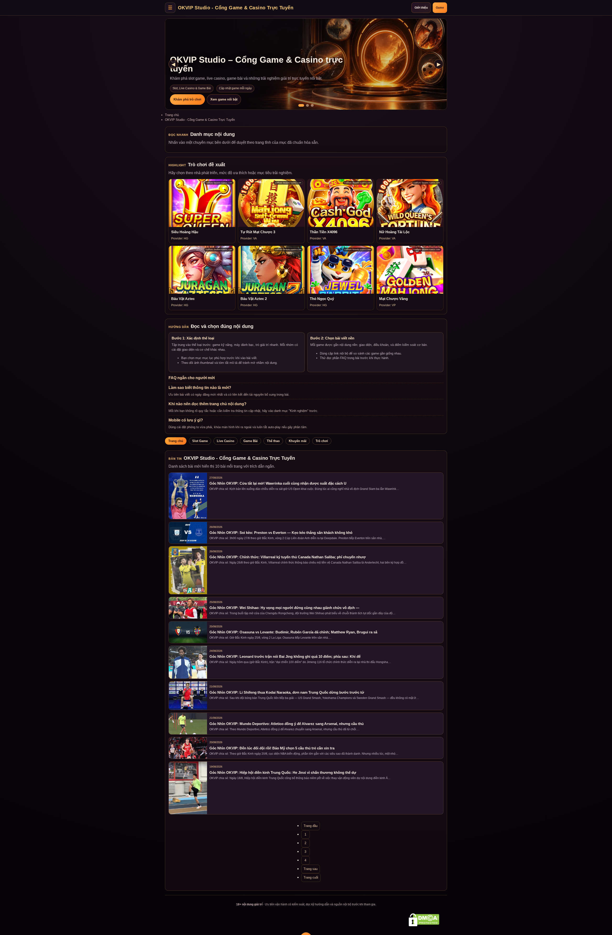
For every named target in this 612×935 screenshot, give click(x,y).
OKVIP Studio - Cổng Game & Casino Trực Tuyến (235, 7)
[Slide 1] (301, 105)
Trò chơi (322, 441)
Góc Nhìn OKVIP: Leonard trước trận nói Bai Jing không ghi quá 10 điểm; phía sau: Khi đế (285, 656)
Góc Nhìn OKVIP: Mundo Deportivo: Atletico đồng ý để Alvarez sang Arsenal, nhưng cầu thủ (286, 724)
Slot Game (200, 441)
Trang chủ (172, 115)
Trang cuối (311, 877)
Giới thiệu (421, 7)
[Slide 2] (307, 105)
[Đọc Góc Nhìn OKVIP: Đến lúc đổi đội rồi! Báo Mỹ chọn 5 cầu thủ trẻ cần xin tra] (188, 748)
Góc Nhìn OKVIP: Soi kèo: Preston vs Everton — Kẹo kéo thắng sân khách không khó (280, 533)
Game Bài (250, 441)
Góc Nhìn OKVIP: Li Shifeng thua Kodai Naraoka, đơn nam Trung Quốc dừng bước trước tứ (286, 692)
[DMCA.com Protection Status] (424, 919)
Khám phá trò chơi (187, 99)
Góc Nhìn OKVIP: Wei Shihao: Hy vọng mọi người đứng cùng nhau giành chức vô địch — (284, 608)
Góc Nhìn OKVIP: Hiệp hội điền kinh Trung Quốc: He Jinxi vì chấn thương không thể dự (282, 773)
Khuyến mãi (297, 441)
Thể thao (273, 441)
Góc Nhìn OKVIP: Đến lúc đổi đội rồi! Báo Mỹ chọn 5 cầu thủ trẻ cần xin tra (271, 748)
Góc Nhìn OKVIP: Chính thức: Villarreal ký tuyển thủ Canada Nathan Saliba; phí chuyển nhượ (287, 557)
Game (440, 7)
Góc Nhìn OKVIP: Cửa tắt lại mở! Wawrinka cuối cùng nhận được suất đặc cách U (277, 483)
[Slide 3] (312, 105)
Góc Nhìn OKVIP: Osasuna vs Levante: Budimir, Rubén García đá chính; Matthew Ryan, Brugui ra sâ (293, 632)
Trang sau (310, 869)
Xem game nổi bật (223, 99)
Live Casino (225, 441)
